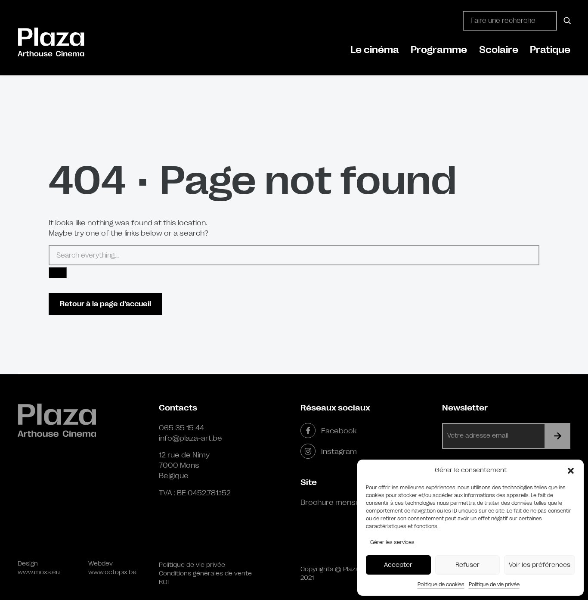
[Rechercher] (565, 21)
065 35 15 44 (181, 427)
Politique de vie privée (494, 584)
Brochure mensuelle (336, 502)
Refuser (467, 565)
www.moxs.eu (39, 572)
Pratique (550, 49)
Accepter (398, 565)
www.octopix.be (112, 572)
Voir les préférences (539, 565)
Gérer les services (392, 542)
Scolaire (498, 49)
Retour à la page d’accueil (105, 304)
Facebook (338, 430)
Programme (439, 49)
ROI (164, 582)
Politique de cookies (441, 584)
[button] (570, 470)
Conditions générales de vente (205, 573)
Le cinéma (374, 49)
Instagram (339, 451)
